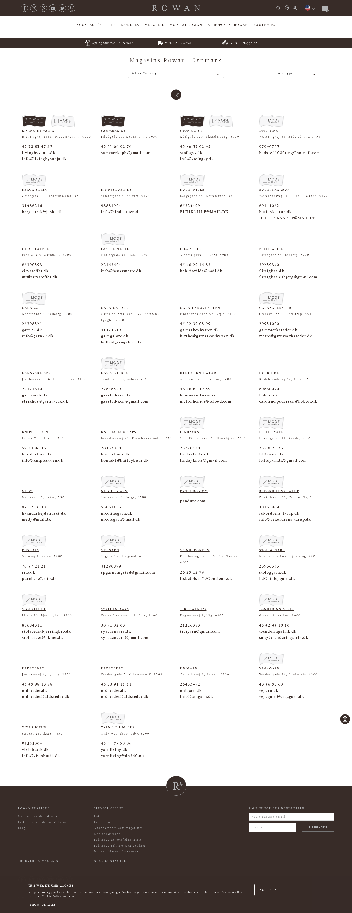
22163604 (111, 264)
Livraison (102, 822)
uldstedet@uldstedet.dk (46, 696)
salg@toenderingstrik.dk (283, 637)
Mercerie (154, 25)
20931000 (269, 323)
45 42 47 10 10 (274, 625)
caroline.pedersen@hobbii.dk (288, 401)
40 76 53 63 (271, 684)
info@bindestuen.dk (121, 211)
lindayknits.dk (194, 454)
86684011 (32, 625)
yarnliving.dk (114, 749)
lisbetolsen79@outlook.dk (206, 578)
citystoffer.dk (35, 270)
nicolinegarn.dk (116, 513)
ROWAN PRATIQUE (34, 808)
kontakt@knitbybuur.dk (125, 460)
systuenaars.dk (116, 631)
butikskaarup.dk (275, 211)
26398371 (32, 323)
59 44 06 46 (34, 448)
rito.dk (28, 572)
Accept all (270, 890)
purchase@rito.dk (39, 578)
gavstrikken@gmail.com (124, 401)
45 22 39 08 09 (195, 323)
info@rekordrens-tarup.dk (285, 519)
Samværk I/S (113, 130)
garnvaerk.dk (35, 395)
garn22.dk (32, 330)
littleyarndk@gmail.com (283, 460)
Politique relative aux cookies (120, 845)
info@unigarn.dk (196, 696)
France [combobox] (257, 827)
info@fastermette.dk (121, 270)
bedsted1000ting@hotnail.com (289, 152)
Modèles (130, 25)
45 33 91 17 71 (116, 684)
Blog (22, 828)
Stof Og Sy (191, 130)
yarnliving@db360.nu (122, 755)
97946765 (269, 146)
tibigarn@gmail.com (200, 631)
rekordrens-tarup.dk (279, 513)
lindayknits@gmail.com (203, 460)
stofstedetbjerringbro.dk (46, 631)
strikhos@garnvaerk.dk (45, 401)
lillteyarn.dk (271, 454)
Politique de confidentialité (118, 840)
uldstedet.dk (34, 690)
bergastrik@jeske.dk (42, 211)
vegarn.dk (268, 690)
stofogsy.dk (191, 152)
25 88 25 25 (271, 448)
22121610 (32, 389)
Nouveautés (89, 25)
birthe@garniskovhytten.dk (207, 336)
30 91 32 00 (113, 625)
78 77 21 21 (34, 566)
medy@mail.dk (36, 519)
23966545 (269, 566)
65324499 (190, 205)
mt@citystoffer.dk (39, 277)
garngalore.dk (115, 336)
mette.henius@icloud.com (205, 401)
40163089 (269, 507)
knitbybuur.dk (115, 454)
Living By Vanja (38, 130)
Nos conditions (107, 834)
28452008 (111, 448)
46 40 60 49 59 (195, 389)
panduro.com (193, 501)
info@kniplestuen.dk (42, 460)
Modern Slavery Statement (116, 851)
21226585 (190, 625)
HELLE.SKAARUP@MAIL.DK (287, 218)
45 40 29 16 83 (195, 264)
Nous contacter (110, 861)
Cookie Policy (51, 896)
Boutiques (264, 25)
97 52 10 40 (34, 507)
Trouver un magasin (38, 861)
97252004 (32, 743)
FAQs (98, 816)
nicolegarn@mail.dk (121, 519)
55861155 (111, 507)
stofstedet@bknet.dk (42, 637)
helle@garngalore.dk (121, 342)
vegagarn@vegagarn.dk (281, 696)
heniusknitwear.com (200, 395)
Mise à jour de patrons (37, 816)
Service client (109, 808)
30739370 (269, 264)
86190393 (32, 264)
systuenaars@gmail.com (124, 637)
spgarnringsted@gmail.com (128, 572)
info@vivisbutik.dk (41, 755)
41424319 (111, 330)
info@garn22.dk (38, 336)
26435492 (190, 684)
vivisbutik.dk (35, 749)
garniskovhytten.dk (199, 330)
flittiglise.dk (271, 270)
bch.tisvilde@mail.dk (201, 270)
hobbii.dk (268, 395)
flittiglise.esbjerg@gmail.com (288, 277)
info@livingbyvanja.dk (44, 158)
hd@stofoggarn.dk (277, 578)
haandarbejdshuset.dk (44, 513)
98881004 (111, 205)
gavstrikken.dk (116, 395)
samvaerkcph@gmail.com (126, 152)
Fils (111, 25)
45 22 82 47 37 (37, 146)
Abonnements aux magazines (118, 828)
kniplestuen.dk (37, 454)
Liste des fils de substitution (43, 822)
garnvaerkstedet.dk (278, 330)
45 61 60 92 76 (116, 146)
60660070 (269, 389)
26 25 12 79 (192, 572)
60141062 (269, 205)
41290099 (111, 566)
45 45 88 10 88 (37, 684)
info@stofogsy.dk (197, 158)
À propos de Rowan (228, 25)
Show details (43, 904)
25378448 (190, 448)
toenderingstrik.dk (278, 631)
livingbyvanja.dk (38, 152)
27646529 (111, 389)
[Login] (295, 9)
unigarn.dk (191, 690)
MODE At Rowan (186, 25)
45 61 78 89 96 (116, 743)
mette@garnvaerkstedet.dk (285, 336)
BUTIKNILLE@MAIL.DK (204, 211)
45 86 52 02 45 (195, 146)
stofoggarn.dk (272, 572)
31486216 (32, 205)
